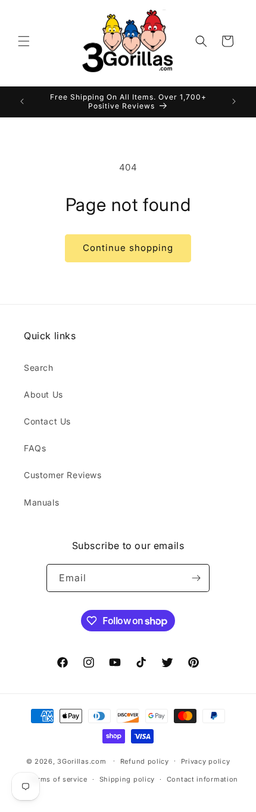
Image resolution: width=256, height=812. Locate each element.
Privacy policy (205, 761)
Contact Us (47, 421)
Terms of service (59, 779)
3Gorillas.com (81, 761)
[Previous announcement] (22, 101)
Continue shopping (128, 247)
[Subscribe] (196, 578)
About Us (43, 394)
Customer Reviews (63, 475)
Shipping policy (127, 779)
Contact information (202, 779)
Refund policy (144, 761)
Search (39, 367)
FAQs (35, 448)
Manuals (41, 502)
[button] (24, 41)
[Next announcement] (234, 101)
